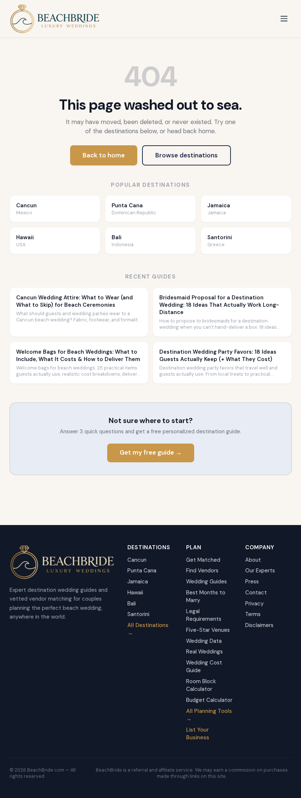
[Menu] (284, 19)
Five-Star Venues (208, 630)
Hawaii (135, 592)
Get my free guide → (151, 452)
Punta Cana (141, 570)
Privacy (254, 603)
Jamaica (137, 581)
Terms (253, 614)
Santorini (138, 614)
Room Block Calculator (201, 685)
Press (252, 581)
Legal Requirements (203, 615)
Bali (131, 603)
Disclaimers (259, 625)
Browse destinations (186, 155)
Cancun (136, 560)
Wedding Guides (206, 581)
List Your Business (197, 733)
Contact (256, 592)
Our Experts (260, 570)
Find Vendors (202, 570)
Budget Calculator (209, 700)
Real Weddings (204, 651)
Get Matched (203, 560)
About (253, 560)
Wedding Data (204, 641)
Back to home (104, 155)
